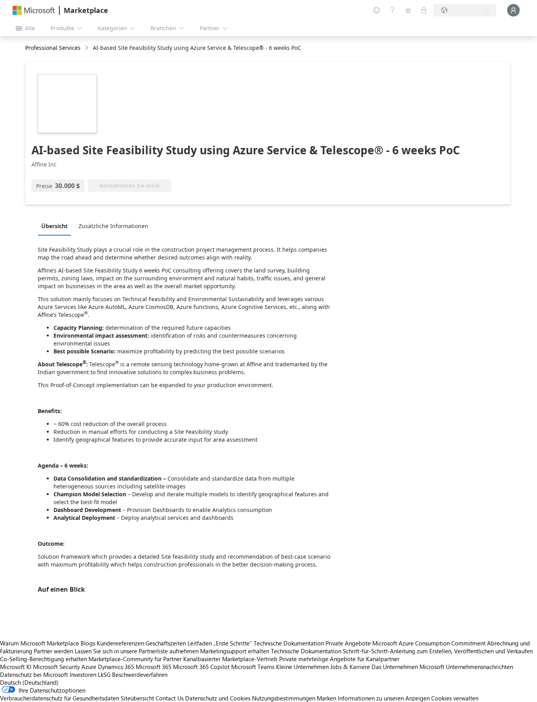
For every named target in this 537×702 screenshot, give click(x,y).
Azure (88, 667)
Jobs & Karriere (350, 667)
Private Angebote (348, 643)
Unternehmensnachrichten (479, 667)
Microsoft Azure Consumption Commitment (429, 643)
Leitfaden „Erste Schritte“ (220, 643)
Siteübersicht (137, 698)
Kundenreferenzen (120, 643)
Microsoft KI (15, 667)
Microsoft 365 (153, 667)
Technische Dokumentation (289, 643)
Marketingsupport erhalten (234, 651)
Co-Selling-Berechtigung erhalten (43, 659)
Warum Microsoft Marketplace (39, 643)
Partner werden (53, 651)
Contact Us (170, 698)
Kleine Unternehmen (302, 667)
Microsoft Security (56, 667)
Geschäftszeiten (165, 643)
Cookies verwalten (454, 698)
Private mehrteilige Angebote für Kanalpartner (339, 659)
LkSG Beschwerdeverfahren (132, 674)
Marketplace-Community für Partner (135, 659)
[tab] (56, 225)
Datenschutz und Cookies (217, 698)
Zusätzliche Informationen (113, 226)
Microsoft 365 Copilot (201, 667)
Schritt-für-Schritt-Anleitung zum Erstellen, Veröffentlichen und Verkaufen (438, 651)
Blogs (88, 643)
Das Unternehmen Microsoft (407, 667)
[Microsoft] (34, 10)
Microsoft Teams (252, 667)
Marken (326, 698)
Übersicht (54, 226)
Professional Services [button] (53, 47)
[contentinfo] (87, 48)
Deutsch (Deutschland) (29, 682)
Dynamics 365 (116, 667)
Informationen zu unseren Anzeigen (384, 698)
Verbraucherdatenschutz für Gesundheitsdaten (59, 698)
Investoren (83, 674)
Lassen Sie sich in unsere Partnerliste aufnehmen (137, 651)
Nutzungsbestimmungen (283, 698)
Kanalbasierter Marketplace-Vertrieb (230, 659)
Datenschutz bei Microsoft (34, 674)
